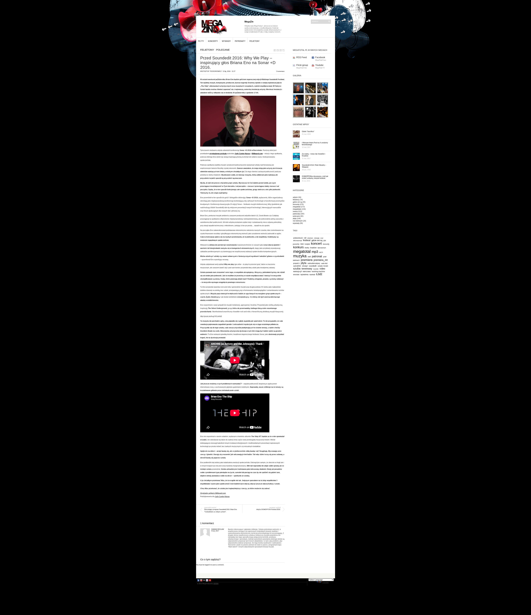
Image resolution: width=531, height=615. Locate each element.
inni (302, 244)
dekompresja (297, 240)
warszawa (307, 271)
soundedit (313, 266)
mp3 (315, 252)
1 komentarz (280, 71)
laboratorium (322, 248)
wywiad (312, 275)
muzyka (300, 256)
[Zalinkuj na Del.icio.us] (280, 50)
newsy (295, 211)
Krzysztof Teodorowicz (211, 71)
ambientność (298, 238)
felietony (254, 41)
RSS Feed (301, 57)
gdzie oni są (297, 202)
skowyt (305, 266)
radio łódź (324, 263)
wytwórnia (304, 274)
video (322, 268)
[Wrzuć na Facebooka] (275, 50)
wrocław (296, 275)
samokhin (297, 266)
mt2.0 (321, 252)
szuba (296, 268)
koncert (316, 243)
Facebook (320, 57)
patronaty (240, 41)
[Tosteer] (310, 117)
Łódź (319, 274)
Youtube (319, 65)
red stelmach (298, 221)
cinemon (310, 238)
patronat (317, 256)
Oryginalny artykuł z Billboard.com (213, 493)
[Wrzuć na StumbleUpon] (283, 50)
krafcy (307, 248)
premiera (307, 259)
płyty (201, 41)
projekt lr (296, 263)
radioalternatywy (314, 263)
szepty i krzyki (323, 266)
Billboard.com (257, 154)
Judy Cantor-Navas (242, 154)
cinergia (316, 238)
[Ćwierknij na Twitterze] (278, 50)
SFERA (215, 583)
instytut (307, 244)
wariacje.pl (297, 271)
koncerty (213, 41)
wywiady (226, 41)
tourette (315, 269)
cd (305, 238)
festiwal (306, 240)
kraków (313, 247)
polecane (223, 49)
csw (321, 238)
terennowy (307, 268)
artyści (295, 197)
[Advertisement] (265, 576)
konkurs (298, 247)
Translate (325, 582)
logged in (208, 565)
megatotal (296, 207)
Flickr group (302, 65)
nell (309, 256)
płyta (303, 263)
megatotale (297, 209)
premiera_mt (321, 260)
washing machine (318, 271)
